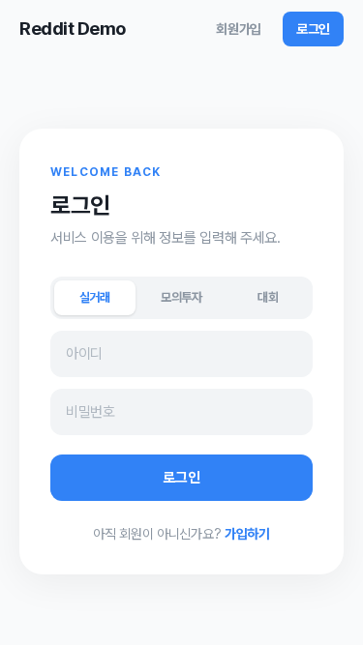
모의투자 (181, 297)
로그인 (313, 29)
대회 (267, 297)
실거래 (94, 297)
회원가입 (238, 29)
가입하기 (247, 534)
